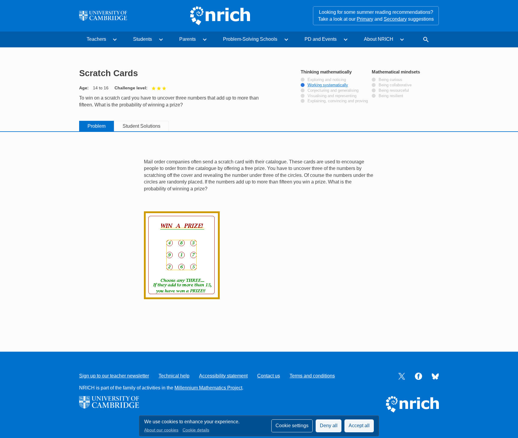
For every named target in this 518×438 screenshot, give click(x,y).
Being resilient (391, 96)
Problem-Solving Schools (250, 39)
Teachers (96, 39)
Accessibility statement (223, 375)
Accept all (359, 425)
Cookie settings (291, 425)
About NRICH (378, 39)
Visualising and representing (332, 96)
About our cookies (161, 430)
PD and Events (321, 39)
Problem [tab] (97, 126)
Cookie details (196, 430)
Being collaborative (395, 85)
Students (142, 39)
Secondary (395, 19)
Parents (187, 39)
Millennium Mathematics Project (208, 387)
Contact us (268, 375)
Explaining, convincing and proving (338, 101)
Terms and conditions (312, 375)
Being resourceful (394, 90)
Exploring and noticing (327, 80)
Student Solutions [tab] (141, 126)
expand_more (114, 39)
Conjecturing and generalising (333, 90)
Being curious (390, 80)
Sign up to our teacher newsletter (114, 375)
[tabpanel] (259, 235)
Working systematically (328, 85)
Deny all (329, 425)
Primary (365, 19)
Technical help (174, 375)
